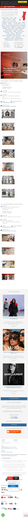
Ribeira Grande (18, 32)
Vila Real (16, 40)
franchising (19, 47)
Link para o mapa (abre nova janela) (9, 106)
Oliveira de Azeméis (19, 28)
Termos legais (23, 454)
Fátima (23, 22)
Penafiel (20, 29)
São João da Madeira (7, 35)
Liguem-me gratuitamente (13, 486)
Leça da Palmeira (17, 23)
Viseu (21, 40)
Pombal (14, 31)
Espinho (10, 22)
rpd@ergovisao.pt (18, 475)
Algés (15, 18)
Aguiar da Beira (5, 18)
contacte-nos (14, 424)
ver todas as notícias (14, 398)
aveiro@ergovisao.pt (6, 102)
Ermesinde (4, 22)
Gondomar (4, 23)
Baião (14, 19)
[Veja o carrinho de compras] (25, 6)
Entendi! (22, 1)
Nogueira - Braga (6, 28)
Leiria (24, 23)
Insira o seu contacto (13, 481)
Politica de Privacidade (15, 454)
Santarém (18, 34)
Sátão (23, 35)
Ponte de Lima (21, 31)
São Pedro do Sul (17, 35)
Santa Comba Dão (11, 34)
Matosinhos (13, 26)
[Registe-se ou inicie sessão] (23, 6)
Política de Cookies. (16, 4)
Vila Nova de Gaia (19, 38)
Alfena (11, 18)
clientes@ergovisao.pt (6, 227)
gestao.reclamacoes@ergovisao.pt (6, 448)
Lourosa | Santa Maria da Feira (12, 25)
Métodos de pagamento (5, 454)
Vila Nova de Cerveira (9, 38)
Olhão (13, 28)
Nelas (24, 26)
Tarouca (8, 37)
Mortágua (19, 26)
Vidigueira (18, 37)
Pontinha (7, 32)
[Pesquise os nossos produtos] (21, 6)
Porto (12, 32)
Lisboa (3, 25)
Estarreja (15, 22)
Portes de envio (4, 455)
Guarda (10, 23)
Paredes (16, 29)
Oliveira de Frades (9, 29)
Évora (19, 22)
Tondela (13, 37)
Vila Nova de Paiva (9, 40)
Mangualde (23, 25)
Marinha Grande (5, 26)
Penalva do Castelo (7, 31)
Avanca (5, 19)
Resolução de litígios (12, 455)
